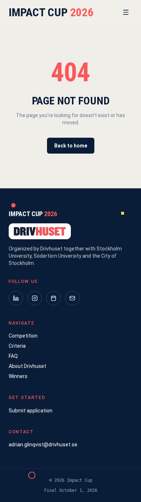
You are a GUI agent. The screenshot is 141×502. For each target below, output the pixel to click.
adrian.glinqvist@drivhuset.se (43, 444)
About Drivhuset (27, 366)
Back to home (70, 146)
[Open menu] (125, 12)
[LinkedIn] (16, 298)
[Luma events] (53, 298)
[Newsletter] (72, 298)
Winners (18, 376)
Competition (23, 336)
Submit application (30, 410)
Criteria (17, 346)
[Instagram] (34, 298)
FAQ (13, 356)
